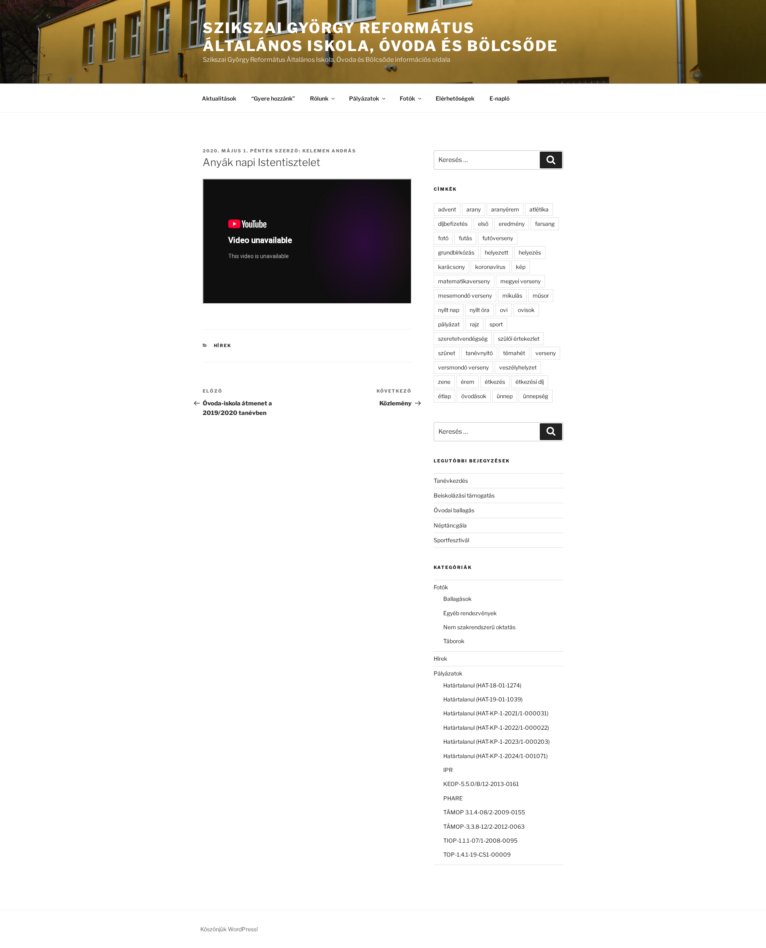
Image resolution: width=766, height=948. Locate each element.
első (483, 223)
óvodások (473, 396)
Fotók (407, 98)
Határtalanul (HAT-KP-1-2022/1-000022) (496, 727)
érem (467, 381)
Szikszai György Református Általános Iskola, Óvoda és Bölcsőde (380, 37)
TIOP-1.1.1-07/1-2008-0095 (480, 840)
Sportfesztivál (451, 540)
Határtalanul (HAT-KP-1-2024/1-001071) (495, 755)
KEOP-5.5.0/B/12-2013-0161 (481, 783)
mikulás (512, 295)
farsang (545, 223)
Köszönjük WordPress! (229, 929)
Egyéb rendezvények (470, 613)
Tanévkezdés (451, 480)
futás (465, 238)
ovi (503, 309)
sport (496, 324)
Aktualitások (219, 98)
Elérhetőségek (455, 98)
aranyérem (505, 209)
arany (473, 209)
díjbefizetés (453, 223)
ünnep (505, 396)
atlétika (539, 209)
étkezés (495, 381)
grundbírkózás (456, 252)
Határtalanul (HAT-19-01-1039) (483, 699)
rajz (474, 324)
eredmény (512, 223)
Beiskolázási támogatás (464, 495)
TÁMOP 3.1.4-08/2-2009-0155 (484, 812)
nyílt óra (480, 309)
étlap (444, 396)
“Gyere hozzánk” (273, 98)
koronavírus (490, 266)
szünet (446, 353)
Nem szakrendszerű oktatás (479, 627)
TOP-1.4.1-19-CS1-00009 (477, 854)
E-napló (499, 98)
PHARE (453, 798)
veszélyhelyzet (518, 367)
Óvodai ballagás (454, 510)
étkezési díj (529, 381)
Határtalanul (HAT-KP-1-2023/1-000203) (496, 741)
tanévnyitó (479, 353)
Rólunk (319, 98)
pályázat (449, 324)
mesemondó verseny (465, 295)
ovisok (526, 309)
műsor (541, 295)
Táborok (453, 641)
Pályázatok (364, 98)
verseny (545, 353)
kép (520, 266)
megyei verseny (520, 281)
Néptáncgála (450, 525)
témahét (514, 353)
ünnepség (535, 396)
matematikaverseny (464, 281)
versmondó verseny (463, 367)
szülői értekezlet (518, 338)
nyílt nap (448, 309)
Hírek (223, 345)
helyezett (496, 252)
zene (444, 381)
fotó (443, 238)
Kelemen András (329, 151)
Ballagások (457, 598)
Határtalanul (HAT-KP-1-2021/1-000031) (496, 713)
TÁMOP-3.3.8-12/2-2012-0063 (484, 826)
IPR (448, 769)
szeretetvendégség (463, 338)
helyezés (530, 252)
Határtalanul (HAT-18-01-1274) (482, 685)
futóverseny (497, 238)
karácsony (451, 266)
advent (447, 209)
